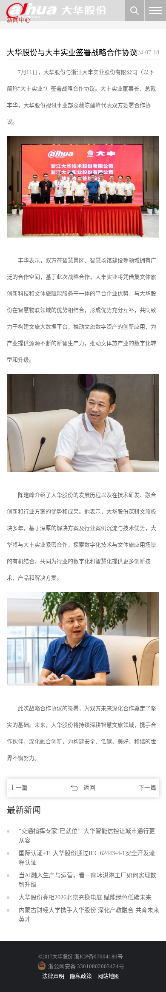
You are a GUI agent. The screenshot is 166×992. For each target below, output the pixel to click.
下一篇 (147, 788)
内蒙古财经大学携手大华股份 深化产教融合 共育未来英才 (89, 915)
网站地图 (108, 976)
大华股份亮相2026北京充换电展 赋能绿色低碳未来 (85, 897)
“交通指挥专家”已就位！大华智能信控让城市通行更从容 (87, 836)
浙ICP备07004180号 (98, 956)
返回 (89, 788)
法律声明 (53, 976)
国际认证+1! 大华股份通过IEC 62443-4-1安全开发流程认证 (87, 858)
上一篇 (19, 788)
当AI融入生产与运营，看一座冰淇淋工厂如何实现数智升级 (87, 880)
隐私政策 (81, 976)
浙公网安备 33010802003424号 (86, 966)
